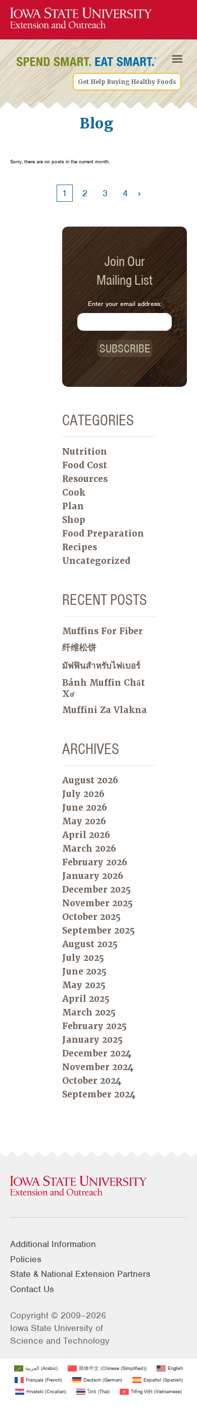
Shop (73, 519)
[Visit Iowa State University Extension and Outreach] (98, 1186)
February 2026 (94, 862)
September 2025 (98, 930)
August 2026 (90, 780)
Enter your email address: (125, 303)
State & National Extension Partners (80, 1273)
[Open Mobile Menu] (177, 58)
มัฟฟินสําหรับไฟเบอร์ (101, 665)
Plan (73, 506)
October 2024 (91, 1080)
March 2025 (89, 1012)
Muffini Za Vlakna (104, 710)
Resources (85, 478)
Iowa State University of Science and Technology (60, 1334)
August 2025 (90, 944)
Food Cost (84, 465)
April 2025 (86, 998)
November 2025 (97, 903)
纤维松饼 (79, 647)
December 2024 (96, 1053)
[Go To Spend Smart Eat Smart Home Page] (81, 18)
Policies (25, 1259)
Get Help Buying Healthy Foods (127, 81)
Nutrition (84, 451)
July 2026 (83, 794)
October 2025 (91, 916)
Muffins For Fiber (102, 631)
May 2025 (84, 985)
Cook (73, 492)
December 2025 (96, 889)
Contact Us (32, 1289)
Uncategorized (96, 560)
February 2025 (94, 1026)
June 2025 (84, 971)
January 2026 (92, 875)
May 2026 (84, 821)
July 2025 (83, 957)
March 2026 (89, 848)
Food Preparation (103, 533)
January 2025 (92, 1039)
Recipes (79, 547)
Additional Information (53, 1244)
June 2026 (84, 807)
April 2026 (86, 834)
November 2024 (97, 1067)
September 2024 (98, 1094)
